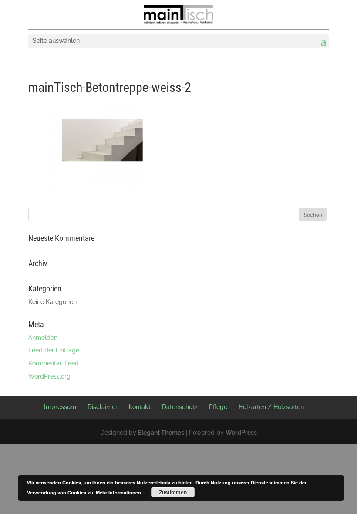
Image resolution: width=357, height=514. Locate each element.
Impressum (60, 406)
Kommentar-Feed (53, 363)
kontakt (140, 406)
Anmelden (42, 337)
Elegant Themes (161, 432)
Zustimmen (173, 492)
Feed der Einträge (53, 350)
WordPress (241, 432)
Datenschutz (180, 406)
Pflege (218, 406)
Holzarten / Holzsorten (271, 406)
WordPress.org (49, 376)
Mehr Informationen (118, 492)
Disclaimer (103, 406)
